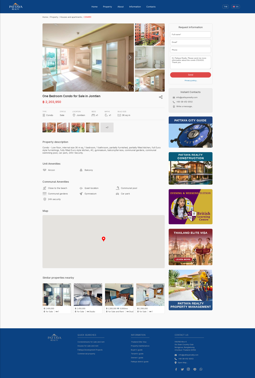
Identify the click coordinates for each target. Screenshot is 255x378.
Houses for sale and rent (88, 346)
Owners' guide (137, 358)
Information (135, 6)
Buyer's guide (137, 350)
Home (94, 6)
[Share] (161, 97)
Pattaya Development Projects (90, 350)
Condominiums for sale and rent (91, 342)
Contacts (151, 6)
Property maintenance (140, 346)
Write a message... (184, 106)
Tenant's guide (137, 354)
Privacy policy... (191, 80)
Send (190, 75)
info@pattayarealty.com (186, 97)
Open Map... (183, 362)
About (121, 6)
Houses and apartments (71, 17)
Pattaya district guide (139, 362)
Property (107, 6)
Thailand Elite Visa (138, 342)
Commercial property (86, 354)
